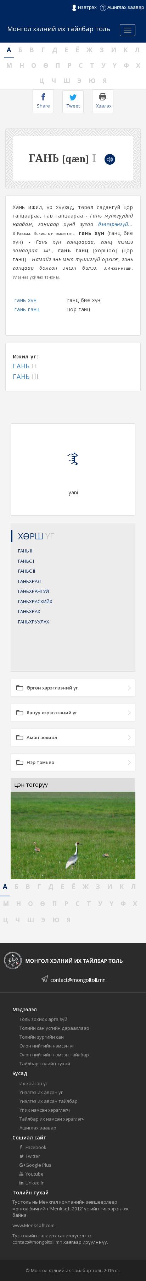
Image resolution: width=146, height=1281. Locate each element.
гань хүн (25, 300)
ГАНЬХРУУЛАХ (33, 621)
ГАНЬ (21, 366)
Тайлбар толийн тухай (44, 1063)
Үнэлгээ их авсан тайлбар (48, 1101)
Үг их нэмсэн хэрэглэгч (44, 1110)
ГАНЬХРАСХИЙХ (35, 601)
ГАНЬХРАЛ (29, 581)
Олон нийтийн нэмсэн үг (46, 1046)
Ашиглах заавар (125, 7)
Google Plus (37, 1165)
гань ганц (27, 309)
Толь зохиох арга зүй (43, 1019)
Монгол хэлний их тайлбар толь (58, 28)
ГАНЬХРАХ (29, 611)
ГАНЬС (26, 561)
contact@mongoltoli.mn (78, 980)
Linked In (34, 1183)
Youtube (34, 1174)
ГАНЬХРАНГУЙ (33, 591)
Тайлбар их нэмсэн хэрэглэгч (52, 1119)
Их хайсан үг (33, 1083)
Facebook (35, 1147)
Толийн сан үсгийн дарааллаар (54, 1028)
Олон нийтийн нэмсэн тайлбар (54, 1054)
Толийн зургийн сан (41, 1037)
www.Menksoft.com (33, 1225)
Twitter (32, 1156)
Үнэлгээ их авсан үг (41, 1092)
